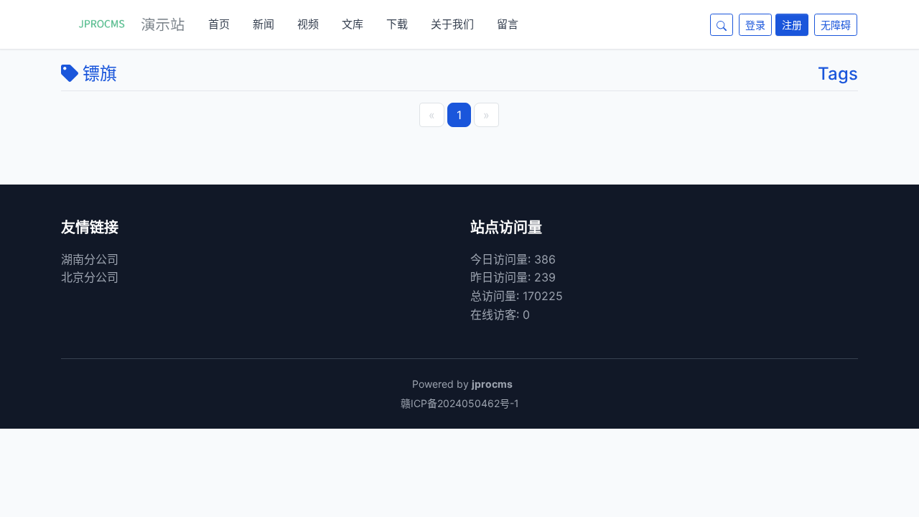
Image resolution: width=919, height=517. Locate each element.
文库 (352, 24)
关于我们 (452, 24)
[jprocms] (123, 24)
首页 (219, 24)
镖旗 (100, 73)
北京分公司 (89, 277)
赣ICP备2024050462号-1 (460, 403)
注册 (792, 25)
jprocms (492, 384)
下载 (397, 24)
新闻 (263, 24)
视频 (308, 24)
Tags (838, 73)
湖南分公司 (89, 259)
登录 (755, 25)
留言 (507, 24)
